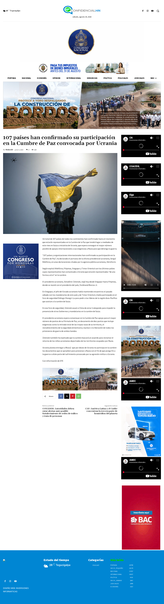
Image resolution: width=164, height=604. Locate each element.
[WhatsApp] (78, 396)
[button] (158, 11)
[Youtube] (152, 11)
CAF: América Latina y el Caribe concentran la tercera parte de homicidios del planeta (101, 411)
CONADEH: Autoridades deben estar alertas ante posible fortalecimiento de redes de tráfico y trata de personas (60, 412)
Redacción (9, 150)
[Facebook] (143, 11)
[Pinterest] (72, 396)
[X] (66, 396)
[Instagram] (147, 11)
